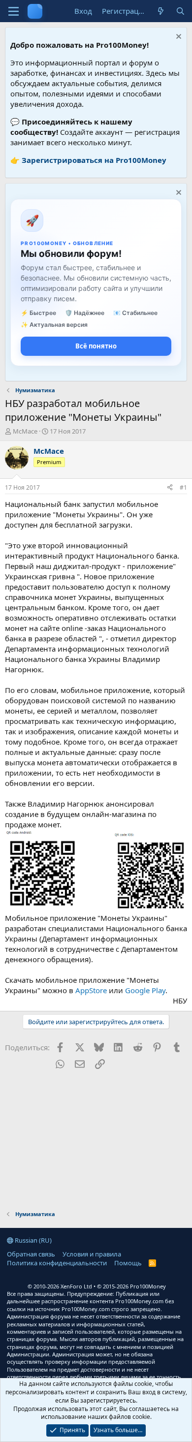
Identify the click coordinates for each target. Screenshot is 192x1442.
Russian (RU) (32, 1240)
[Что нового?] (160, 11)
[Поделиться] (169, 488)
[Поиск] (180, 11)
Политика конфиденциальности (57, 1262)
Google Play (145, 990)
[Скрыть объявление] (177, 37)
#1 (183, 487)
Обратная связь (31, 1254)
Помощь (128, 1262)
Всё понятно (96, 346)
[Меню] (13, 11)
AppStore (91, 990)
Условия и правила (92, 1254)
